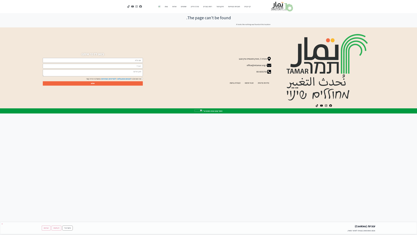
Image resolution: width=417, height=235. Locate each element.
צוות (166, 6)
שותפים (183, 6)
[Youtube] (132, 6)
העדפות (46, 228)
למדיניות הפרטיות (108, 79)
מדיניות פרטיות (263, 83)
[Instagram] (136, 6)
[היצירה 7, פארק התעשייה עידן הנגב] (269, 59)
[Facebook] (140, 6)
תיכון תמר (220, 6)
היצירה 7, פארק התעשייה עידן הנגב (253, 58)
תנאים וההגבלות (124, 79)
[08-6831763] (269, 72)
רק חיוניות (56, 228)
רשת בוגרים (207, 6)
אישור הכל (67, 228)
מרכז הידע (195, 6)
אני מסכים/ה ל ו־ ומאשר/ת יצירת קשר (113, 79)
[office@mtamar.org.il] (269, 65)
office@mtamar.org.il (257, 65)
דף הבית (247, 6)
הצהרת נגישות (235, 83)
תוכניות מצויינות (234, 6)
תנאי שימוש (249, 83)
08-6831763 (261, 71)
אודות (174, 6)
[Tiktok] (128, 6)
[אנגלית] (159, 6)
